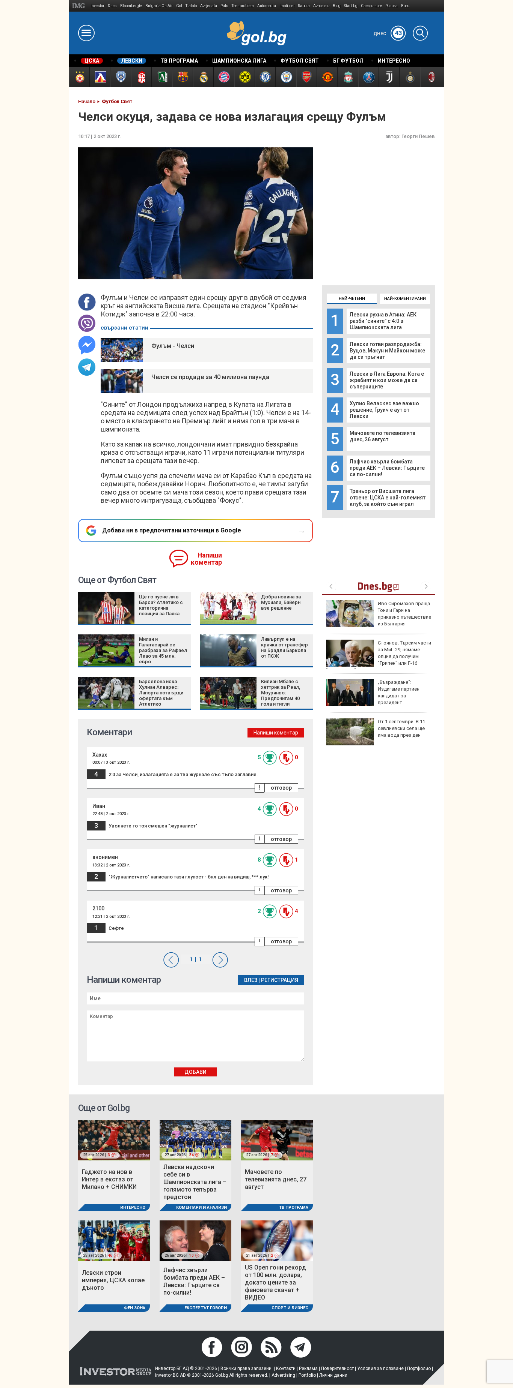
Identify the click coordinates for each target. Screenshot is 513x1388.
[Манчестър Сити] (285, 77)
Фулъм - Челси (172, 345)
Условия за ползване (380, 1368)
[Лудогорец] (161, 77)
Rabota (304, 6)
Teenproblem (243, 6)
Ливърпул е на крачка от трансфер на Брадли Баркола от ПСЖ (284, 647)
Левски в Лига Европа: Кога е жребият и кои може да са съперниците (387, 380)
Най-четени (352, 298)
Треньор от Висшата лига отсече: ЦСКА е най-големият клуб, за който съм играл (387, 497)
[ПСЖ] (368, 77)
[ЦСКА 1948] (141, 77)
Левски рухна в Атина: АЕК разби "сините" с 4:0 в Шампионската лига (383, 321)
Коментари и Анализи (201, 1207)
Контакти (286, 1368)
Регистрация (279, 980)
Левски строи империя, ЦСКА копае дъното (113, 1280)
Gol (179, 6)
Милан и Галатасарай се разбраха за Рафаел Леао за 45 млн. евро (163, 650)
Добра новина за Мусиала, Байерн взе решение (281, 602)
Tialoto (191, 6)
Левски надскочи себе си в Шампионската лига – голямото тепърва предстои (194, 1182)
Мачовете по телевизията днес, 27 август (275, 1179)
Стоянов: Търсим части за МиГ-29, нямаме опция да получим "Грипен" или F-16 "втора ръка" (378, 656)
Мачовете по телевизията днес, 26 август (382, 436)
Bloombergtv (131, 6)
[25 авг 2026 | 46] (114, 1240)
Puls (224, 6)
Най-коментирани (405, 298)
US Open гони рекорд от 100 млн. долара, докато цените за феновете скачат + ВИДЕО (275, 1282)
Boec (405, 6)
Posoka (391, 6)
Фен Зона (134, 1308)
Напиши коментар (206, 559)
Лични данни (333, 1375)
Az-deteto (321, 6)
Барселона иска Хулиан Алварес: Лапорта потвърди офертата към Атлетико (161, 693)
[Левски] (99, 77)
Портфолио (419, 1368)
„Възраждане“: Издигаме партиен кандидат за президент (398, 692)
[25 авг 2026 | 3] (114, 1139)
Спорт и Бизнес (290, 1308)
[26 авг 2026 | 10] (195, 1240)
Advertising (283, 1375)
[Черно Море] (120, 77)
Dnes (112, 6)
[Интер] (409, 77)
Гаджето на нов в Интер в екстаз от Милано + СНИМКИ (109, 1179)
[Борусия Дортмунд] (244, 77)
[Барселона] (182, 77)
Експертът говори (205, 1308)
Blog (337, 6)
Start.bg (351, 6)
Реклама (308, 1368)
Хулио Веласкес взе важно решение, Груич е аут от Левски (384, 409)
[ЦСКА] (79, 77)
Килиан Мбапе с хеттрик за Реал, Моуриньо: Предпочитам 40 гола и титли (280, 693)
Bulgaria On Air (159, 6)
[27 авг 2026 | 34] (195, 1139)
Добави (195, 1072)
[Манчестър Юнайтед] (327, 77)
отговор (281, 788)
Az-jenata (208, 6)
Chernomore (371, 6)
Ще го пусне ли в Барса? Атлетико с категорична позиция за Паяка (161, 605)
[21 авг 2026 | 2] (277, 1240)
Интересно (132, 1207)
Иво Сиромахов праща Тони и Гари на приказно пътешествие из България (404, 614)
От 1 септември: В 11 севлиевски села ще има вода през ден (401, 728)
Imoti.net (286, 6)
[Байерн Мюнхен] (223, 77)
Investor (97, 6)
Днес (387, 33)
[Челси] (265, 77)
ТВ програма (293, 1207)
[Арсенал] (306, 77)
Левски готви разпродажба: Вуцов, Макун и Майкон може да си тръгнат (387, 350)
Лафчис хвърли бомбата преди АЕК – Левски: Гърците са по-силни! (387, 468)
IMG (79, 5)
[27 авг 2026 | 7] (277, 1139)
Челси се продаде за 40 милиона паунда (210, 377)
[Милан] (430, 77)
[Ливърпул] (347, 77)
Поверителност (337, 1368)
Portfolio (307, 1375)
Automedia (266, 6)
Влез (250, 980)
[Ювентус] (389, 77)
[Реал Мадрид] (203, 77)
